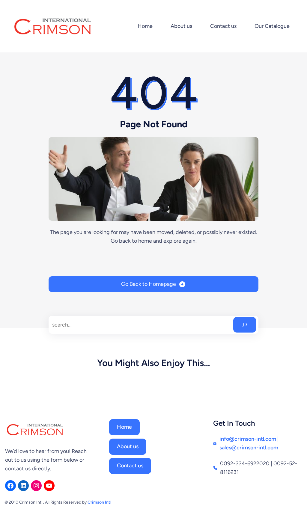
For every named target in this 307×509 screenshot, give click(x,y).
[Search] (244, 325)
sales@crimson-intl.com (248, 447)
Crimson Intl (99, 502)
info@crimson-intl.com (247, 439)
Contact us (130, 465)
